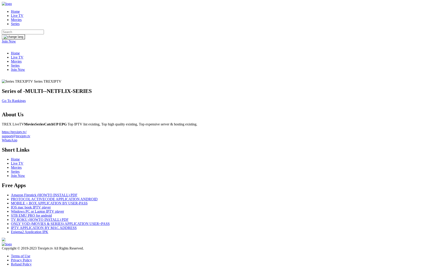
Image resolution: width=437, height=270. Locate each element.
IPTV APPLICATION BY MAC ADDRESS (44, 228)
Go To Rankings (14, 101)
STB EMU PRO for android (31, 215)
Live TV (17, 16)
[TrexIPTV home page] (7, 4)
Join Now (9, 41)
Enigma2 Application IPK (29, 232)
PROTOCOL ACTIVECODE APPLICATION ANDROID (54, 199)
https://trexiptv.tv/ (14, 132)
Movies (16, 20)
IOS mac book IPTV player (31, 207)
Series (15, 24)
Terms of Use (20, 256)
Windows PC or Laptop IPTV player (37, 211)
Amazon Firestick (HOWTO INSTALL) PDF (44, 195)
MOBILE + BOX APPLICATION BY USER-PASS (49, 203)
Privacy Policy (21, 260)
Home (15, 11)
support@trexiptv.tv (16, 136)
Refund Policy (21, 264)
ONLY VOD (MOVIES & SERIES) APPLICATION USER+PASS (60, 224)
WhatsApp (9, 140)
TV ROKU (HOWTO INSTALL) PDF (40, 220)
